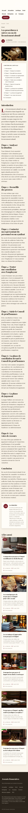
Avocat (4, 14)
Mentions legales (6, 792)
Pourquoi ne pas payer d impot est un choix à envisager (13, 673)
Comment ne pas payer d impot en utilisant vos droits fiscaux (13, 557)
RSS (13, 792)
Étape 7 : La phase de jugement (13, 93)
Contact (5, 17)
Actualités (11, 10)
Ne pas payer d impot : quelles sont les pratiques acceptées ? (13, 711)
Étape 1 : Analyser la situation (13, 71)
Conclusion (8, 97)
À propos (21, 14)
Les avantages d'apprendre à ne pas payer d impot (12, 635)
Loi (16, 14)
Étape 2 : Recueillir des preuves (13, 73)
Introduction (8, 68)
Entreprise (10, 14)
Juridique (18, 10)
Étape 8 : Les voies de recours (13, 95)
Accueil (4, 10)
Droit (23, 10)
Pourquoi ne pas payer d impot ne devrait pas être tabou (13, 749)
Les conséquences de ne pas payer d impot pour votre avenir (10, 596)
